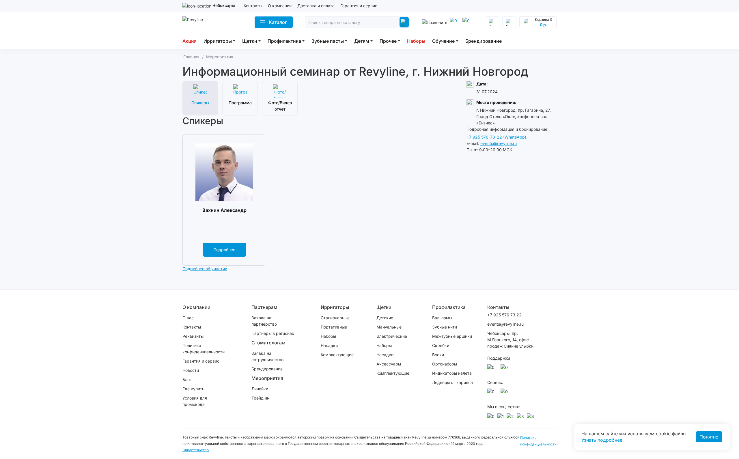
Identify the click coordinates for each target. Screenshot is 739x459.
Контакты (253, 5)
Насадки (329, 345)
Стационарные (335, 317)
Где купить (193, 388)
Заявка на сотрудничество (267, 356)
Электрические (391, 336)
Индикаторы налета (452, 373)
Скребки (440, 345)
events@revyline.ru (498, 143)
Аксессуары (388, 363)
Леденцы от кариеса (452, 382)
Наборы (416, 41)
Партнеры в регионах (272, 333)
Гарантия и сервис (358, 5)
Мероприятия (267, 378)
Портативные (334, 326)
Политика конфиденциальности (203, 348)
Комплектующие (337, 354)
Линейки (259, 388)
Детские (384, 317)
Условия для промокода (194, 401)
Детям (361, 41)
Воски (438, 354)
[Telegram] (454, 22)
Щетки (249, 41)
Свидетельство (195, 450)
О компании (280, 5)
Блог (186, 379)
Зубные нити (444, 326)
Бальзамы (442, 317)
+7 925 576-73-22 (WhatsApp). (496, 137)
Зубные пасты (327, 41)
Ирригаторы (218, 41)
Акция (189, 41)
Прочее (388, 41)
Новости (190, 370)
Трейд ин (260, 397)
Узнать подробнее (601, 440)
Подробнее (224, 249)
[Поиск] (404, 22)
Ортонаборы (444, 363)
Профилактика (284, 41)
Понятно (709, 437)
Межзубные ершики (452, 336)
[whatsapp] (467, 22)
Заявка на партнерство (264, 320)
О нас (188, 317)
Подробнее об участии (204, 268)
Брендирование (483, 41)
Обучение (443, 41)
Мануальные (389, 326)
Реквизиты (193, 336)
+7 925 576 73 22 (504, 314)
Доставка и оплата (316, 5)
